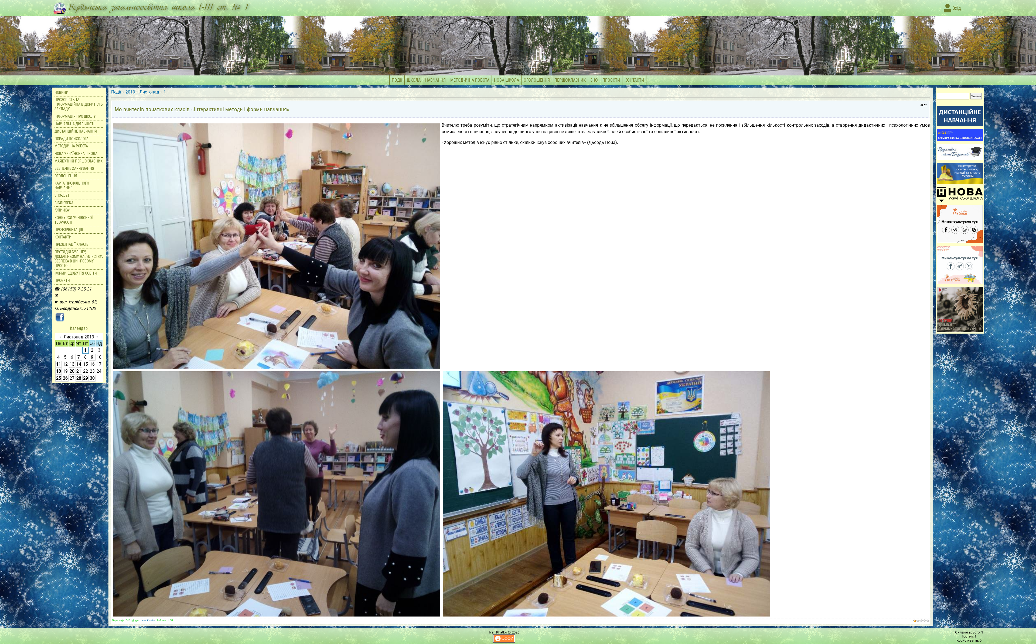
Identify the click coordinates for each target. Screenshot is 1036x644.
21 (78, 371)
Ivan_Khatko (148, 620)
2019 (130, 92)
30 (92, 378)
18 (58, 371)
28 (78, 378)
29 (85, 378)
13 (72, 364)
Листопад (149, 92)
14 (78, 364)
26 (65, 378)
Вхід (956, 8)
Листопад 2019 (79, 337)
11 (58, 364)
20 (72, 371)
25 (58, 378)
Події (116, 92)
